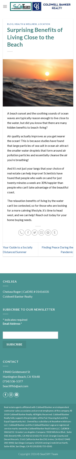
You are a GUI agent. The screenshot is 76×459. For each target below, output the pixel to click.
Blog (10, 24)
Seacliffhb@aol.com (15, 386)
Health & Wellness (26, 24)
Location (44, 24)
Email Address (12, 323)
